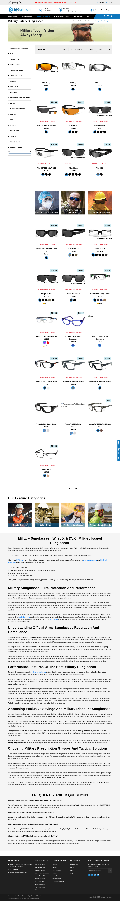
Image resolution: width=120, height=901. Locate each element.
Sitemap (72, 870)
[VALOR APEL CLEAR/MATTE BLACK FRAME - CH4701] (93, 255)
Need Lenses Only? (40, 887)
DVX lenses (20, 560)
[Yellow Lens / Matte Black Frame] (49, 174)
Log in (110, 2)
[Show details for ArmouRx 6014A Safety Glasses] (73, 408)
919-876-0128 (48, 11)
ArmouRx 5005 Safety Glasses (100, 381)
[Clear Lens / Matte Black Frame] (76, 132)
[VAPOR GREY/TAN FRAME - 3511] (49, 300)
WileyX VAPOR (46, 294)
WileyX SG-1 (100, 168)
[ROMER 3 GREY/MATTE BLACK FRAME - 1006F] (94, 132)
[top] (1, 896)
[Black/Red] (44, 388)
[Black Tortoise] (98, 430)
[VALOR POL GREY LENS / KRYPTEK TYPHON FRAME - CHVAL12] (106, 255)
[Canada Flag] (48, 430)
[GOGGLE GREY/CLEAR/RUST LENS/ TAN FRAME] (69, 255)
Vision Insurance (39, 890)
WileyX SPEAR (73, 248)
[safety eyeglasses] (9, 2)
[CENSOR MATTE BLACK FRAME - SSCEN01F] (74, 300)
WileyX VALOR (100, 248)
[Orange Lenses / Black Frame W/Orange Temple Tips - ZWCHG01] (46, 89)
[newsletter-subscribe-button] (110, 870)
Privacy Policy (26, 896)
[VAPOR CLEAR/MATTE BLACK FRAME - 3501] (43, 300)
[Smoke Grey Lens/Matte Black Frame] (46, 174)
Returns (54, 867)
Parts (88, 16)
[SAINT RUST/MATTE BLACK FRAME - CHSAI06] (76, 174)
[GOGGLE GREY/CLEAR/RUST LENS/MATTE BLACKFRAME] (73, 255)
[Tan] (104, 300)
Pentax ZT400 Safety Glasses (100, 294)
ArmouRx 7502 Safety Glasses (100, 424)
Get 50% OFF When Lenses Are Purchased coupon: (51, 2)
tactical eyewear (24, 617)
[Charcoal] (98, 300)
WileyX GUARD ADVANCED (47, 125)
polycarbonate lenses (39, 672)
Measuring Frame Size (40, 884)
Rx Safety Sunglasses (43, 16)
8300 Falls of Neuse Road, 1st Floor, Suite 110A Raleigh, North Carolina (20, 865)
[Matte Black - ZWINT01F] (99, 89)
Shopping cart (74, 864)
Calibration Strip (56, 878)
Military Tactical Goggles (73, 211)
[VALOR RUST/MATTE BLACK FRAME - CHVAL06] (99, 255)
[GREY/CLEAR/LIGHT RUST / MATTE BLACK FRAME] (46, 132)
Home (75, 21)
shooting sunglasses (90, 560)
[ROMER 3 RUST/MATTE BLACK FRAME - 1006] (101, 132)
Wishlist (72, 867)
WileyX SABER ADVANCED (46, 168)
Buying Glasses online (40, 876)
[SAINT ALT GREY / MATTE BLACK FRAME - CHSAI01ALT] (66, 174)
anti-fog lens (54, 619)
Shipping (54, 864)
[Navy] (101, 300)
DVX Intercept (100, 83)
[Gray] (73, 388)
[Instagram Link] (16, 2)
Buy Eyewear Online (40, 864)
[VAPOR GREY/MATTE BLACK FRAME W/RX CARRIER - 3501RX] (53, 300)
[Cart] (111, 16)
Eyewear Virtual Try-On (40, 878)
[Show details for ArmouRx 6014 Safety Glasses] (47, 408)
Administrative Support (58, 881)
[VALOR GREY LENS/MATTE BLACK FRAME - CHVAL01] (96, 255)
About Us (54, 876)
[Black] (94, 300)
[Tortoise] (101, 430)
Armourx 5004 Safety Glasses (73, 381)
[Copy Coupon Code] (75, 2)
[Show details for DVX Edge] (73, 66)
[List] (46, 49)
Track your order (56, 870)
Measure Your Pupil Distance (42, 873)
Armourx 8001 (47, 469)
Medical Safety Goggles (46, 212)
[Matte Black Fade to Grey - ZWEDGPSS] (73, 89)
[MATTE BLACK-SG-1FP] (101, 174)
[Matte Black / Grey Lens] (98, 174)
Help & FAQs (17, 896)
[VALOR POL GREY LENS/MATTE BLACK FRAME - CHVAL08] (103, 255)
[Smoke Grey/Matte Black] (73, 132)
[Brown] (48, 475)
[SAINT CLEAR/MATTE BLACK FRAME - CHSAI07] (73, 174)
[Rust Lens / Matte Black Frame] (69, 132)
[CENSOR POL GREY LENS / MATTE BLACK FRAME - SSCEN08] (71, 300)
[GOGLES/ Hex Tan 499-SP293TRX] (76, 255)
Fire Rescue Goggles (100, 212)
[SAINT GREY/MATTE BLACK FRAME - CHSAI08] (69, 174)
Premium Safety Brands (62, 16)
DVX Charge (46, 83)
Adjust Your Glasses (40, 870)
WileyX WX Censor (73, 294)
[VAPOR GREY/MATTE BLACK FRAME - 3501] (39, 300)
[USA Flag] (44, 430)
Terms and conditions (37, 896)
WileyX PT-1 (73, 125)
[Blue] (44, 342)
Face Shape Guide (39, 881)
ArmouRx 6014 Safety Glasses (46, 424)
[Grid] (44, 49)
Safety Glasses (13, 16)
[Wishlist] (108, 16)
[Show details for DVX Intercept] (100, 66)
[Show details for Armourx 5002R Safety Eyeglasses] (100, 320)
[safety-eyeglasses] (13, 2)
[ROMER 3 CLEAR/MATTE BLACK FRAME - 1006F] (98, 132)
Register (101, 2)
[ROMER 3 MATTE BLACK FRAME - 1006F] (104, 132)
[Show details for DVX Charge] (47, 66)
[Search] (104, 16)
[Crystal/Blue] (48, 388)
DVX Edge (73, 83)
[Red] (48, 342)
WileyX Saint (73, 168)
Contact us (55, 873)
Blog (71, 873)
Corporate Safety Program (103, 9)
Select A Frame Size (40, 867)
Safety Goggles (27, 16)
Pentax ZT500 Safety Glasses (46, 336)
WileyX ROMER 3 (100, 125)
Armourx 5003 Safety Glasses (46, 381)
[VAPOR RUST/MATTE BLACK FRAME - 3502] (46, 300)
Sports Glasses (78, 16)
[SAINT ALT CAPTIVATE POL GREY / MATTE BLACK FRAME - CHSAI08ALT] (79, 174)
